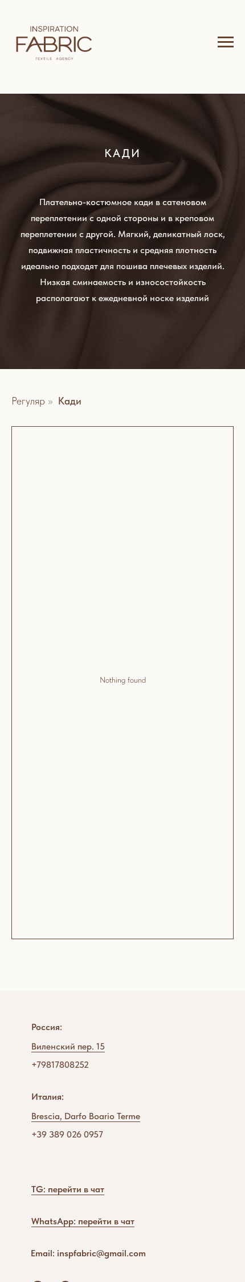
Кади (69, 401)
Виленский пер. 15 (68, 1046)
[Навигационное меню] (226, 42)
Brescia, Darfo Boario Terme (85, 1116)
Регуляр (28, 401)
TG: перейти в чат (67, 1189)
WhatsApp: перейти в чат (82, 1221)
